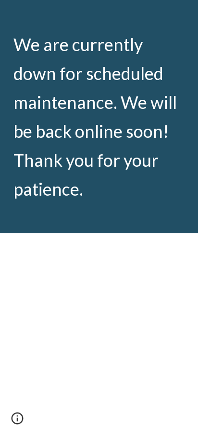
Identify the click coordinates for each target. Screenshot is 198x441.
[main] (99, 116)
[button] (17, 421)
